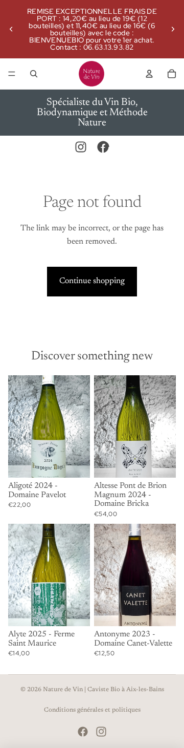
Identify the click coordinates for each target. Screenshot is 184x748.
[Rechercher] (33, 73)
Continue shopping (92, 281)
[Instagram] (81, 147)
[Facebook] (103, 147)
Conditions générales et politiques (92, 710)
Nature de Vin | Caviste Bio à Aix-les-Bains (103, 690)
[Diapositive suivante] (173, 29)
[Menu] (12, 74)
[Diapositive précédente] (11, 29)
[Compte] (149, 73)
